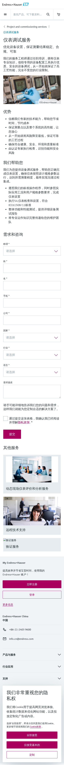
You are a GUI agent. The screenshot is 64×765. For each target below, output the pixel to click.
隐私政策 (24, 422)
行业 (6, 347)
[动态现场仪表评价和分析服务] (56, 478)
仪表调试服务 (11, 32)
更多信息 (8, 604)
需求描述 (7, 382)
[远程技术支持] (56, 520)
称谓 (6, 243)
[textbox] (29, 251)
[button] (32, 584)
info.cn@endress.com (21, 638)
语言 (6, 365)
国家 (6, 330)
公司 (6, 313)
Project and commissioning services (27, 26)
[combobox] (32, 251)
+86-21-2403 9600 (20, 629)
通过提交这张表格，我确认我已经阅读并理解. (34, 420)
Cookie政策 (35, 726)
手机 (6, 295)
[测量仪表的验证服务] (56, 548)
